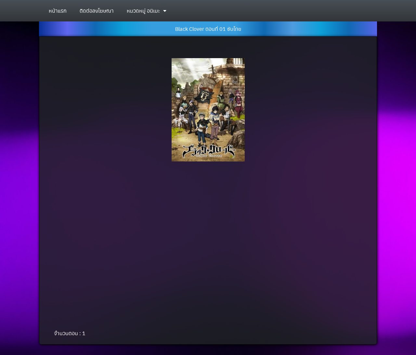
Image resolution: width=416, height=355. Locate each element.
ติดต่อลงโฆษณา (97, 10)
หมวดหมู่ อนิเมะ (143, 10)
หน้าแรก (58, 10)
